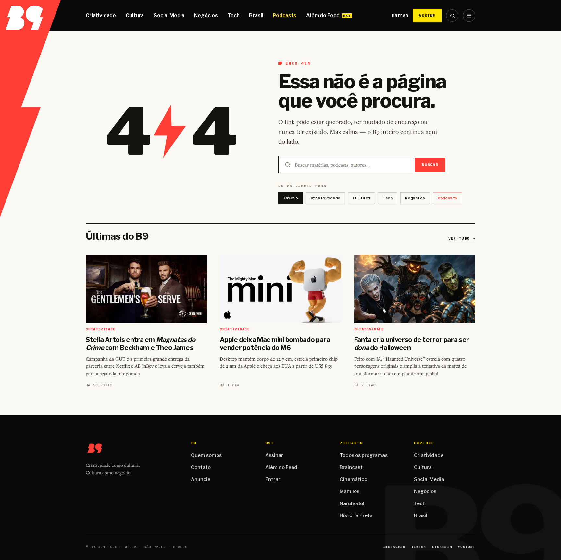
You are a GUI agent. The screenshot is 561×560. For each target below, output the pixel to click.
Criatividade (101, 15)
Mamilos (349, 491)
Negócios (206, 15)
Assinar (274, 455)
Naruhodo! (352, 503)
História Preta (356, 515)
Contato (201, 467)
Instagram (394, 546)
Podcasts (284, 15)
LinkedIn (442, 546)
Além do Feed (323, 15)
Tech (233, 15)
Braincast (351, 467)
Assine (427, 15)
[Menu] (469, 15)
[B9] (30, 15)
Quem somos (206, 455)
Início (290, 198)
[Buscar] (452, 15)
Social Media (169, 15)
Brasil (256, 15)
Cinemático (353, 479)
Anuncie (200, 479)
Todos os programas (364, 455)
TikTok (418, 546)
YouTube (466, 546)
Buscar (430, 164)
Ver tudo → (461, 238)
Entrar (400, 15)
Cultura (135, 15)
